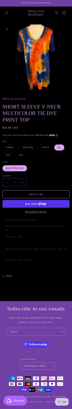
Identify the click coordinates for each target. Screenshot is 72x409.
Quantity (7, 175)
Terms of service (35, 402)
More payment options (36, 212)
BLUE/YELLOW (14, 168)
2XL (10, 156)
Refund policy (59, 397)
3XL (23, 156)
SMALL (12, 148)
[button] (6, 13)
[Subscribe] (61, 332)
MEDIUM (30, 148)
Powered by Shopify (41, 397)
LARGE (47, 148)
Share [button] (9, 276)
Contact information (54, 402)
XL (59, 147)
